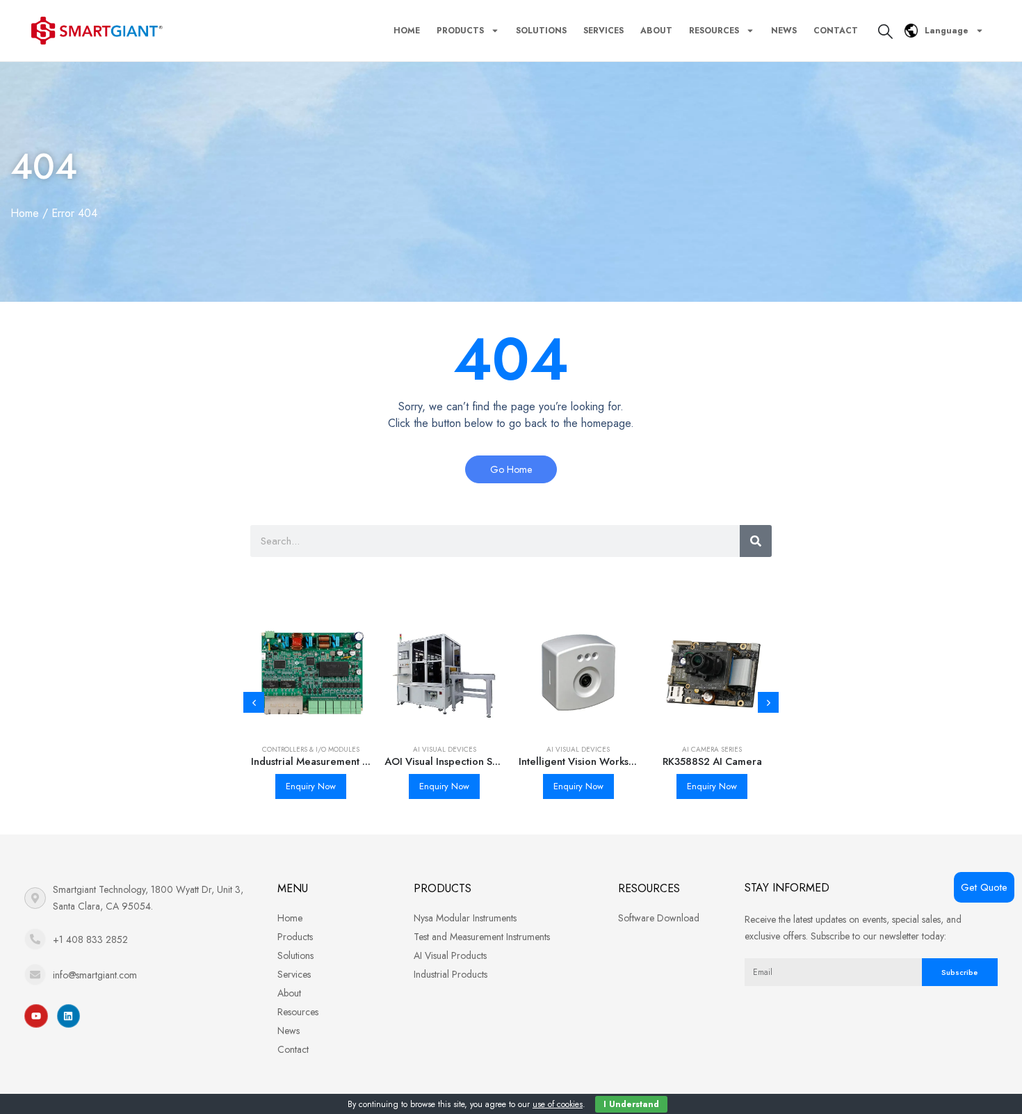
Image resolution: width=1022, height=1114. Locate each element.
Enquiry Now (311, 786)
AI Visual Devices (444, 749)
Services (603, 30)
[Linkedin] (69, 1016)
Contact (835, 30)
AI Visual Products (450, 955)
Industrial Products (450, 974)
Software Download (658, 918)
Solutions (541, 30)
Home (407, 30)
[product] (311, 673)
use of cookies (558, 1104)
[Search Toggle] (885, 31)
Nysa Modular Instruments (465, 918)
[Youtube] (36, 1016)
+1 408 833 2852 (90, 939)
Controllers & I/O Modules (310, 749)
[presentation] (253, 702)
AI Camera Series (712, 749)
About (656, 30)
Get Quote (984, 887)
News (784, 30)
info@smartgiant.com (95, 975)
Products (460, 30)
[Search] (756, 541)
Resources (714, 30)
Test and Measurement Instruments (482, 937)
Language (946, 30)
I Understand (631, 1104)
